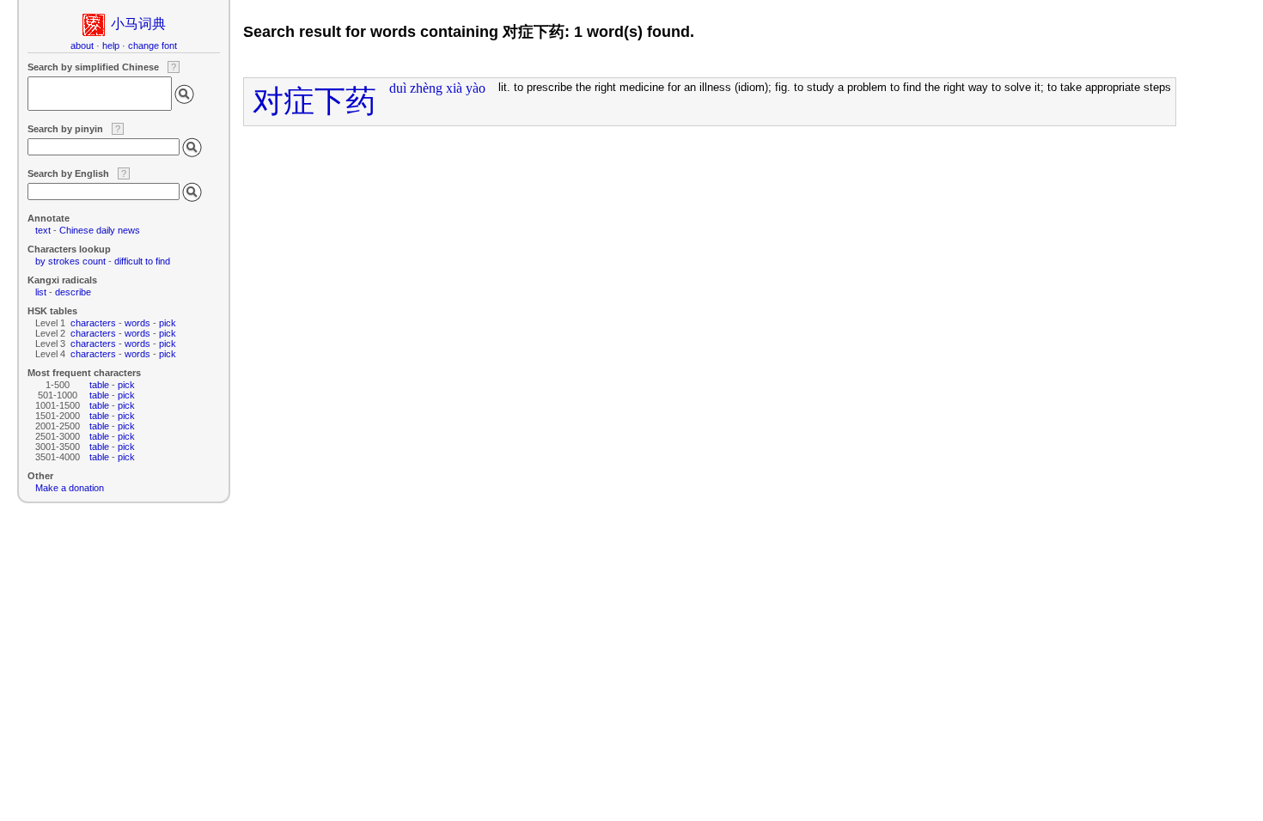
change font (152, 45)
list (40, 292)
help (110, 45)
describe (73, 292)
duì (397, 88)
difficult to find (142, 261)
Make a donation (69, 488)
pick (167, 323)
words (137, 323)
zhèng (426, 88)
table (99, 385)
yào (475, 88)
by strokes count (70, 261)
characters (93, 323)
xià (454, 88)
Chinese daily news (99, 230)
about (82, 45)
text (43, 230)
